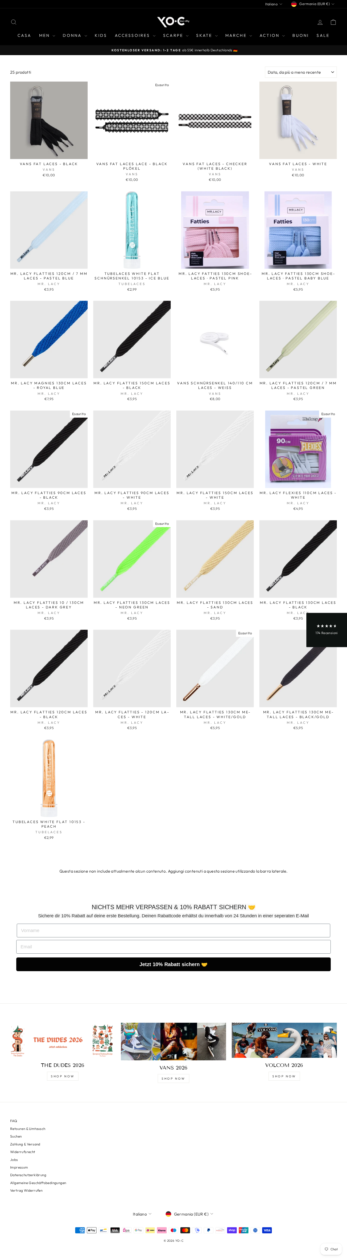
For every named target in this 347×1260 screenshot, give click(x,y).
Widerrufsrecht (22, 1151)
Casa (24, 35)
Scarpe (174, 35)
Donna (73, 35)
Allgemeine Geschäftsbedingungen (38, 1182)
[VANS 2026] (173, 1041)
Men (45, 35)
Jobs (14, 1159)
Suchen (16, 1136)
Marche (236, 35)
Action (270, 35)
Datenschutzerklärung (28, 1175)
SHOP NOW (63, 1076)
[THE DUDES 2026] (62, 1040)
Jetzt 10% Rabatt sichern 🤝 (173, 964)
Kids (101, 35)
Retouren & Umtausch (27, 1128)
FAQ (13, 1121)
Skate (205, 35)
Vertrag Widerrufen (26, 1190)
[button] (326, 630)
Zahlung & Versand (25, 1144)
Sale (323, 35)
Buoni (300, 35)
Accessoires (133, 35)
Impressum (19, 1167)
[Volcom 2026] (284, 1040)
